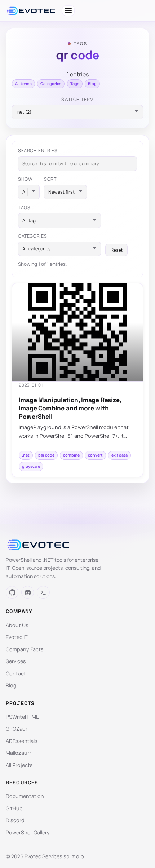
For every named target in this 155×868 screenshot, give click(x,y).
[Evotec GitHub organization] (12, 592)
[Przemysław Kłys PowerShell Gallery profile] (43, 592)
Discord (15, 820)
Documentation (25, 796)
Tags (74, 83)
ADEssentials (21, 740)
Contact (16, 673)
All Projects (19, 765)
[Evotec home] (31, 11)
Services (16, 661)
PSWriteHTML (22, 716)
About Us (17, 625)
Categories (50, 83)
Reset (116, 250)
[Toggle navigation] (68, 10)
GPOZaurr (17, 728)
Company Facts (25, 649)
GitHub (14, 808)
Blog (92, 83)
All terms (23, 83)
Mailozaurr (18, 752)
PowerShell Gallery (28, 832)
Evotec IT (17, 637)
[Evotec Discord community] (27, 592)
